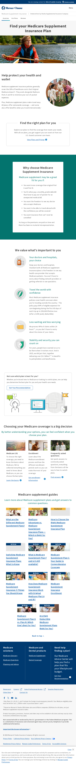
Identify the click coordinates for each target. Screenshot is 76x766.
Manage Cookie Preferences (31, 744)
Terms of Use (46, 744)
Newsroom (7, 689)
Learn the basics (12, 480)
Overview (6, 18)
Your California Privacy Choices (41, 739)
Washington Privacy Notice (12, 744)
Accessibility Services (59, 744)
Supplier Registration (55, 689)
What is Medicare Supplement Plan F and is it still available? (37, 559)
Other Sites (7, 692)
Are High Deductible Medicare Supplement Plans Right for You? (48, 622)
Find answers (56, 477)
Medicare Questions (11, 660)
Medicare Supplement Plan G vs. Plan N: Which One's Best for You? (26, 620)
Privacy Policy (7, 739)
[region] (38, 756)
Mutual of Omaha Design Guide (12, 688)
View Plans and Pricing (36, 140)
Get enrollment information (34, 478)
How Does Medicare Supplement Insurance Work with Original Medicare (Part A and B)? (37, 591)
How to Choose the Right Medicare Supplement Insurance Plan (60, 524)
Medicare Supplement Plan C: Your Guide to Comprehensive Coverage (60, 561)
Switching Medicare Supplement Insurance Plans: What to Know (15, 559)
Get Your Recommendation (19, 388)
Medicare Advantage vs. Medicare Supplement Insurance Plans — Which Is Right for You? (37, 529)
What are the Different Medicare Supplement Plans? (15, 522)
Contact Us (24, 692)
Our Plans (14, 18)
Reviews (23, 18)
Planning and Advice (11, 664)
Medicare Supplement (37, 656)
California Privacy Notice (21, 739)
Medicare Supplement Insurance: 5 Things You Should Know (15, 588)
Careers (16, 689)
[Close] (71, 748)
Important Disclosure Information (16, 729)
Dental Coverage (35, 660)
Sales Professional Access (33, 689)
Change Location (69, 2)
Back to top (37, 636)
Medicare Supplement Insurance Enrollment (57, 588)
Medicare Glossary (10, 656)
